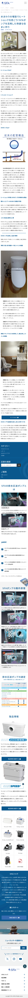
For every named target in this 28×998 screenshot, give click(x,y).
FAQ (2, 477)
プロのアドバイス (5, 449)
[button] (12, 932)
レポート (3, 451)
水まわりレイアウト (5, 453)
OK (19, 465)
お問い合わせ (4, 475)
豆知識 (2, 455)
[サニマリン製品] (14, 927)
